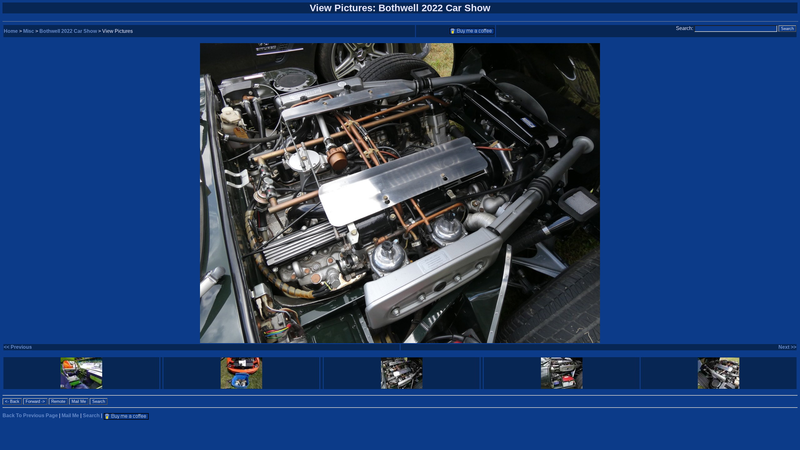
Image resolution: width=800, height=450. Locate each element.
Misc (28, 31)
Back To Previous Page (30, 415)
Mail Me (70, 415)
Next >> (787, 347)
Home (11, 31)
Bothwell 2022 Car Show (68, 31)
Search (91, 415)
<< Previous (18, 347)
